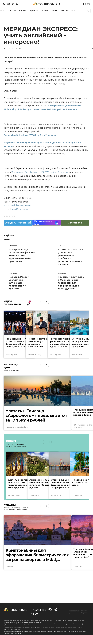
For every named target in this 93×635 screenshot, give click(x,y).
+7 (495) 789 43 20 (38, 612)
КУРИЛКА (34, 11)
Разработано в (78, 612)
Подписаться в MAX (43, 223)
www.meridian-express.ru (17, 205)
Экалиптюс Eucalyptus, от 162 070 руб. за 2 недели (39, 172)
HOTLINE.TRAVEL (49, 11)
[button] (42, 302)
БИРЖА (22, 11)
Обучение (9, 216)
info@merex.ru (20, 209)
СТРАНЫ (12, 11)
